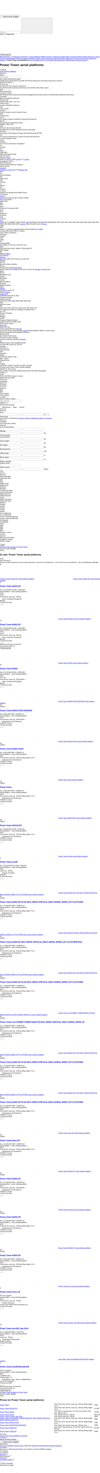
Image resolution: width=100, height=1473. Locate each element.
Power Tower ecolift (9, 862)
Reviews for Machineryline (41, 1446)
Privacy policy (19, 1446)
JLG (46, 60)
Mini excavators (71, 57)
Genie (31, 60)
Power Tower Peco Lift (10, 1292)
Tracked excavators (59, 57)
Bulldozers (12, 58)
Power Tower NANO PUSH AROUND (16, 710)
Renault (78, 60)
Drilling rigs (69, 58)
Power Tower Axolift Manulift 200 (14, 1367)
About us (3, 1439)
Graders (3, 60)
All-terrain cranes (94, 57)
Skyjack (84, 60)
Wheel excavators (22, 58)
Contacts (13, 1439)
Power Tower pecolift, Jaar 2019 (14, 1328)
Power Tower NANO (9, 668)
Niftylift (68, 60)
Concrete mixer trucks (80, 58)
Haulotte (36, 60)
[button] (50, 44)
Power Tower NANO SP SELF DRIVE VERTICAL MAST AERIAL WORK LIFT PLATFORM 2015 (41, 942)
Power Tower (6, 787)
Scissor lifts (4, 58)
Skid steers (92, 58)
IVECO (42, 60)
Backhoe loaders (35, 58)
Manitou (51, 60)
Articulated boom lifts (57, 58)
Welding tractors (46, 57)
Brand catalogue (56, 1446)
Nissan (73, 60)
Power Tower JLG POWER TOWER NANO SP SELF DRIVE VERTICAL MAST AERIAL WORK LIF (42, 1022)
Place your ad (5, 648)
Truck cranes (45, 58)
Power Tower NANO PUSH (11, 749)
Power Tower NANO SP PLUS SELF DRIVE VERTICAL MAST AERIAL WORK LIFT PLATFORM (41, 902)
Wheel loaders (82, 57)
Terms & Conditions (7, 1446)
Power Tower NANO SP (10, 586)
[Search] (36, 25)
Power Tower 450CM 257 (11, 825)
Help (8, 1439)
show (2, 545)
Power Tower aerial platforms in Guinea (13, 1436)
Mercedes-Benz (59, 60)
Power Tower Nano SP (10, 1140)
